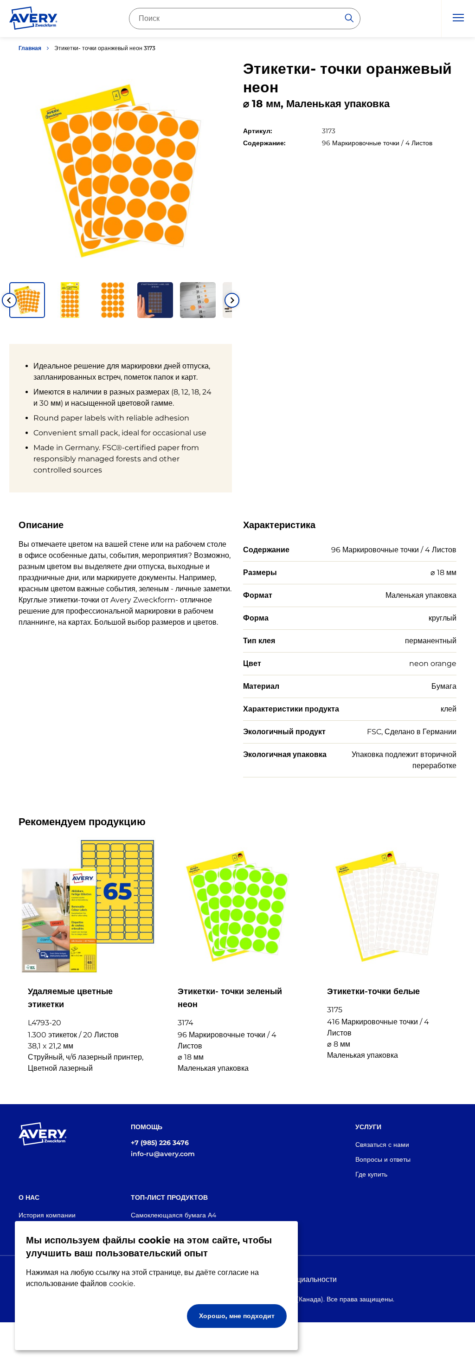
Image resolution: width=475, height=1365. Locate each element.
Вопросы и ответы (383, 1159)
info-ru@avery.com (163, 1154)
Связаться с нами (382, 1144)
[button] (27, 300)
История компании (47, 1215)
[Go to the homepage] (33, 19)
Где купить (371, 1174)
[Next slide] (232, 300)
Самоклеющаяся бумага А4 (173, 1215)
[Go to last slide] (9, 300)
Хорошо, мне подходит (237, 1316)
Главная (30, 48)
